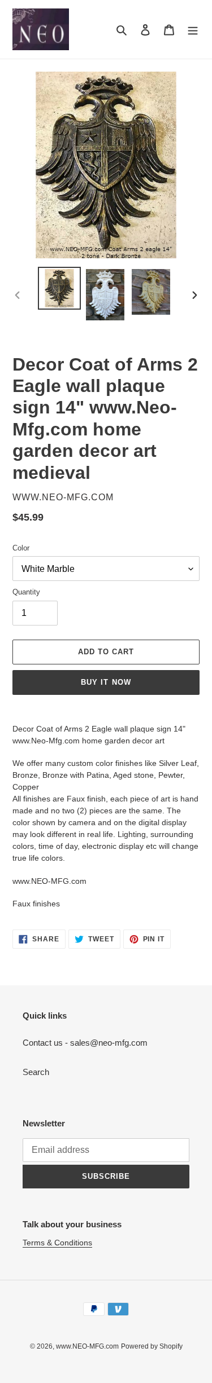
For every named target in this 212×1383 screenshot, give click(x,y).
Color (20, 548)
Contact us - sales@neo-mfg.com (85, 1042)
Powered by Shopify (152, 1346)
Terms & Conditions (57, 1242)
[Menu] (193, 29)
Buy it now (106, 682)
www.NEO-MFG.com (87, 1346)
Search (36, 1072)
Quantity (26, 592)
